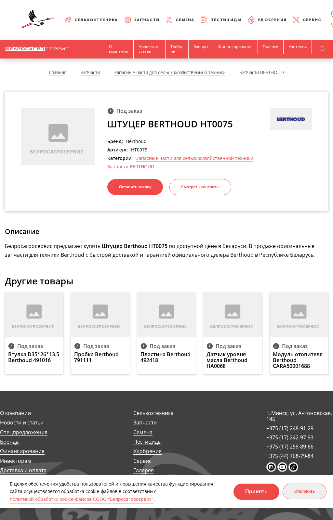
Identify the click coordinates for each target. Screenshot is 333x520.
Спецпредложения (23, 432)
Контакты (297, 46)
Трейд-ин (176, 49)
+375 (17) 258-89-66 (289, 446)
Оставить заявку (135, 186)
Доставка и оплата (23, 470)
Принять (256, 491)
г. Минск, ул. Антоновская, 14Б (299, 416)
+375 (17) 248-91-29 (289, 428)
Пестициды (225, 20)
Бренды (200, 46)
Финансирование (235, 46)
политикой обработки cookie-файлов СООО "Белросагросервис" (81, 499)
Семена (185, 20)
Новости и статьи (148, 49)
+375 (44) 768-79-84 (289, 456)
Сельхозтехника (96, 20)
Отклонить (304, 491)
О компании (118, 49)
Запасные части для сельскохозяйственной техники (194, 158)
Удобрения (272, 20)
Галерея (270, 46)
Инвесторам (15, 461)
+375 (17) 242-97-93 (289, 437)
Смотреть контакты (200, 186)
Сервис (312, 20)
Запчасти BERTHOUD (130, 166)
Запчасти (147, 20)
